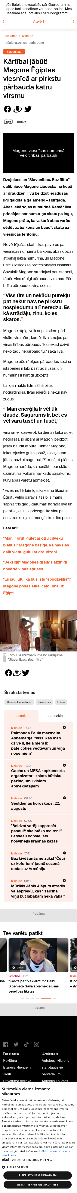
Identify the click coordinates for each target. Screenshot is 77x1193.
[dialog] (38, 1137)
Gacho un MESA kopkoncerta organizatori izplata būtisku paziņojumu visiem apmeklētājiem (38, 778)
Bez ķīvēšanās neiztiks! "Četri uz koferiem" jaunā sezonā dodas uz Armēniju (38, 863)
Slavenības (14, 52)
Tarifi (7, 1074)
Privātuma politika (17, 1081)
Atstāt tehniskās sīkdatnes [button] (37, 1184)
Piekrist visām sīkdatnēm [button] (38, 1175)
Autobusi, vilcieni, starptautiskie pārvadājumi (55, 1067)
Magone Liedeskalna (19, 702)
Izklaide (27, 36)
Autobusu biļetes (55, 1081)
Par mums (11, 1053)
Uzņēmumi (50, 1053)
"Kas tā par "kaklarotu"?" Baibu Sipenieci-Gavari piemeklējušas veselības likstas (34, 986)
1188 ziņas (10, 36)
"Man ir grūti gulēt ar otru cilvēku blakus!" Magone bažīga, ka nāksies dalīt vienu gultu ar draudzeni (36, 545)
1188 (12, 1031)
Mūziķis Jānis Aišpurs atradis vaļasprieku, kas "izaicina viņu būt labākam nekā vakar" (38, 891)
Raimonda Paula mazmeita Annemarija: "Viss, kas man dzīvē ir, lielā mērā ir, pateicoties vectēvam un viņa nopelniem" (38, 743)
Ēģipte (61, 702)
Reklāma (10, 1060)
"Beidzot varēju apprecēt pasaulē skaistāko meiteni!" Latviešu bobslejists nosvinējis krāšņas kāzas (36, 833)
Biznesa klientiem (17, 1067)
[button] (22, 998)
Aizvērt (38, 21)
